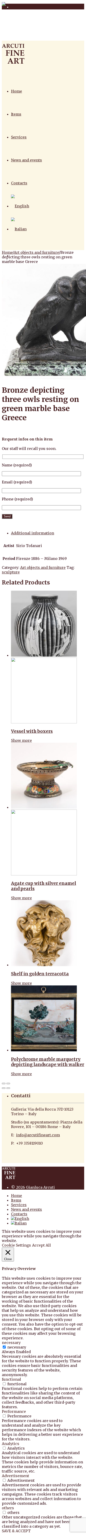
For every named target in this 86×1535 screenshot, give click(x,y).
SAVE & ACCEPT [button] (16, 1531)
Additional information (32, 533)
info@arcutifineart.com (38, 1135)
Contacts (19, 183)
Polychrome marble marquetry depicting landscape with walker (47, 1062)
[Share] (8, 1083)
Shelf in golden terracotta (40, 973)
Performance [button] (14, 1411)
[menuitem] (20, 206)
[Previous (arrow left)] (4, 1088)
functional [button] (11, 1379)
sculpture (11, 572)
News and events (26, 160)
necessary (16, 1347)
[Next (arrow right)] (8, 1088)
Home (16, 91)
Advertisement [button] (15, 1475)
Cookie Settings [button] (16, 1245)
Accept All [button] (41, 1245)
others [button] (8, 1508)
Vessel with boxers (32, 731)
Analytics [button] (10, 1443)
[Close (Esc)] (4, 1083)
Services (19, 137)
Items (16, 114)
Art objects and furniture (36, 252)
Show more (21, 740)
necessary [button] (11, 1342)
